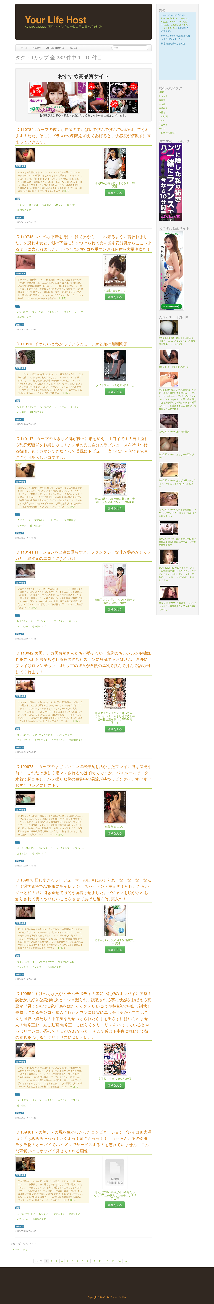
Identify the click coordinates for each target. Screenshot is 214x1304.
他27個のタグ (37, 411)
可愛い (162, 91)
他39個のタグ (39, 1218)
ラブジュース (23, 520)
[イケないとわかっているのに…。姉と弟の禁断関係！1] (25, 356)
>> (126, 1261)
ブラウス (75, 1100)
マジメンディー (64, 734)
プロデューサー (46, 961)
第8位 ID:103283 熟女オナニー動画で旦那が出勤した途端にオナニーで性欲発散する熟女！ (177, 541)
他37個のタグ (24, 317)
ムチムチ (62, 1100)
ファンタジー (43, 621)
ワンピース (45, 406)
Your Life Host (55, 19)
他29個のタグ (24, 209)
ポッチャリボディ (26, 848)
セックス (163, 96)
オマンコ (33, 204)
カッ (25, 1249)
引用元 (66, 191)
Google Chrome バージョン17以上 (175, 26)
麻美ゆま (163, 108)
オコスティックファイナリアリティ (34, 734)
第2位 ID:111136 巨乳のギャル (174, 367)
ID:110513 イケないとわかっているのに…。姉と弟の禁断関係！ (73, 343)
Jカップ (59, 204)
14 (119, 1261)
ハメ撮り (21, 411)
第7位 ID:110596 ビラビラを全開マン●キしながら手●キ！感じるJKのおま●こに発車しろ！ (177, 512)
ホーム (24, 47)
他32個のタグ (39, 626)
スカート (163, 124)
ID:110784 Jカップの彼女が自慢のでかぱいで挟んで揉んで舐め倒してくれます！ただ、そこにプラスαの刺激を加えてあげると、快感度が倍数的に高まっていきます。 (83, 135)
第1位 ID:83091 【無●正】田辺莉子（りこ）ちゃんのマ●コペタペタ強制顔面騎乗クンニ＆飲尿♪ (177, 341)
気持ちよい (74, 1213)
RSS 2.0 (73, 47)
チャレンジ (22, 966)
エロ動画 (163, 116)
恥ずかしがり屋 (25, 621)
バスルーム (60, 406)
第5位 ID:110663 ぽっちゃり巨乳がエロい (177, 456)
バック (162, 128)
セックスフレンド (26, 961)
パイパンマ (22, 311)
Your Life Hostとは (55, 47)
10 (93, 1261)
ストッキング (23, 739)
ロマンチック (41, 739)
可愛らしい (39, 520)
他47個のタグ (24, 1105)
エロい (162, 120)
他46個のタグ (39, 853)
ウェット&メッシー (26, 406)
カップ (16, 1249)
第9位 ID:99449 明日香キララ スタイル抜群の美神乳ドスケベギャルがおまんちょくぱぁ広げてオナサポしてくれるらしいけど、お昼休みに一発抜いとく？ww (177, 574)
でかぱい (46, 204)
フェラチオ (37, 311)
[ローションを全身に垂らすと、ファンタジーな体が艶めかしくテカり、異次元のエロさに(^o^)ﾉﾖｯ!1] (25, 571)
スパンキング (45, 848)
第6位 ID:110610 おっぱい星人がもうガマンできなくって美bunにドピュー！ (177, 483)
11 (100, 1261)
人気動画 (36, 47)
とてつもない (58, 739)
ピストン (66, 311)
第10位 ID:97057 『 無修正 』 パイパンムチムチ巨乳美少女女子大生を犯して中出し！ (177, 606)
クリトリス (22, 1100)
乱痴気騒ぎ (70, 520)
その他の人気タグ (167, 132)
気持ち (162, 112)
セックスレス (62, 848)
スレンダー (22, 626)
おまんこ (49, 1100)
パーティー (55, 520)
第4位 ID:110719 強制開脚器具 (174, 431)
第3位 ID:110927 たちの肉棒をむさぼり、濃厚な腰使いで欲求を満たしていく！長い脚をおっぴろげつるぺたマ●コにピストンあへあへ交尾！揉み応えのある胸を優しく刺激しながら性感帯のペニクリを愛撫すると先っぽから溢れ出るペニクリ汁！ (177, 399)
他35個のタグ (37, 525)
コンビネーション (26, 1213)
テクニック (52, 311)
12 (106, 1261)
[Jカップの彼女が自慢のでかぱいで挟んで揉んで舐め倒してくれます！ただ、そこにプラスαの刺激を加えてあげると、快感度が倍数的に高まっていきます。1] (25, 154)
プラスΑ (21, 204)
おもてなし (44, 1213)
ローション (74, 621)
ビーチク (21, 525)
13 (113, 1261)
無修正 (162, 100)
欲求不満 (71, 204)
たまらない (22, 853)
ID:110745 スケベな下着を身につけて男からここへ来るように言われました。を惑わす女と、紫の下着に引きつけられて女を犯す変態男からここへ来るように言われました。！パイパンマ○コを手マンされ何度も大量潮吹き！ (83, 243)
